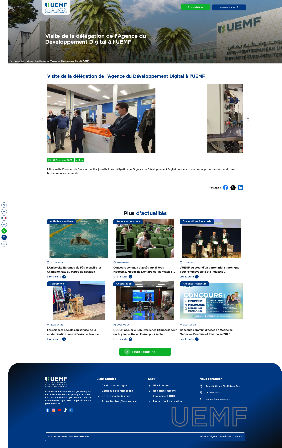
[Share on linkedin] (240, 187)
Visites (79, 160)
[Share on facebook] (225, 187)
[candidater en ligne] (4, 231)
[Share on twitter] (233, 187)
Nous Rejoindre (227, 7)
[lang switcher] (4, 211)
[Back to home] (4, 205)
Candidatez (197, 7)
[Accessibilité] (4, 224)
